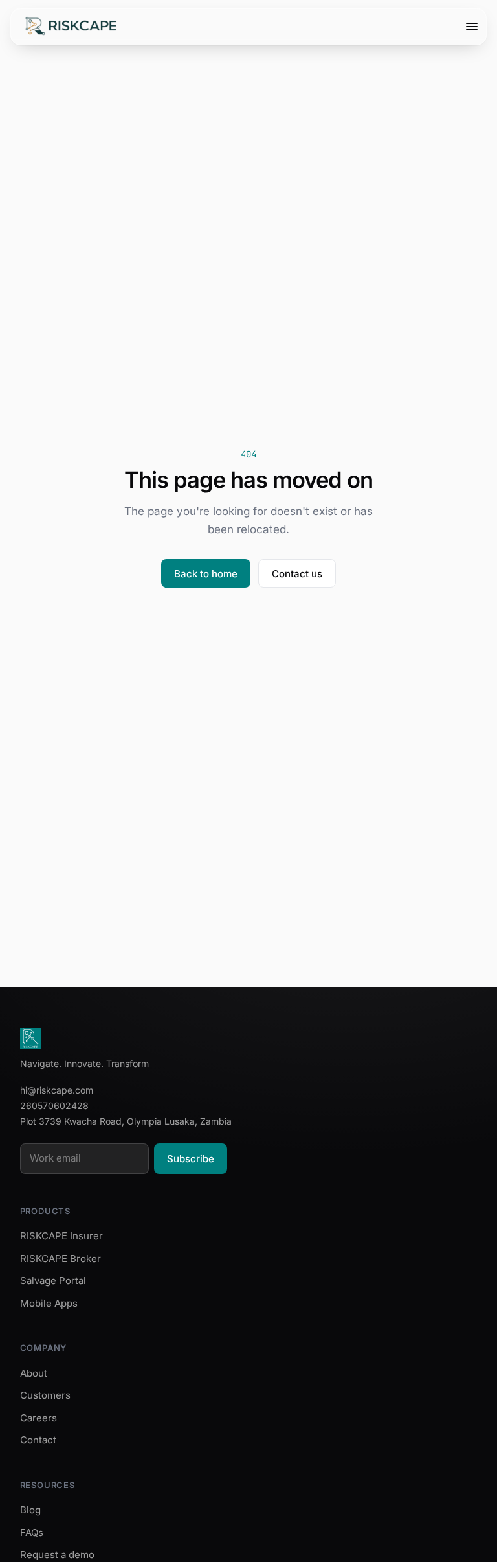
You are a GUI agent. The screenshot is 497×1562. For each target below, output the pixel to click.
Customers (45, 1395)
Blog (30, 1510)
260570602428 (54, 1105)
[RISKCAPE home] (71, 26)
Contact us (297, 574)
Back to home (205, 574)
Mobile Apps (49, 1303)
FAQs (31, 1532)
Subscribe (190, 1159)
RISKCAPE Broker (60, 1258)
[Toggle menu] (472, 27)
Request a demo (57, 1554)
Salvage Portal (53, 1280)
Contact (38, 1440)
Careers (38, 1418)
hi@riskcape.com (56, 1090)
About (33, 1373)
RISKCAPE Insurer (61, 1236)
